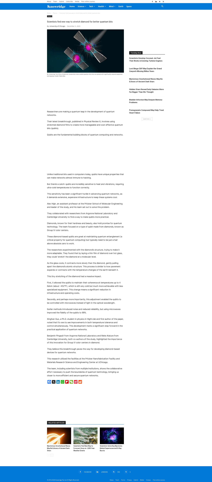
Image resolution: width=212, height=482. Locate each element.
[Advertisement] (85, 94)
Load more (146, 119)
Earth (120, 6)
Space (129, 6)
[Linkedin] (156, 1)
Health (101, 6)
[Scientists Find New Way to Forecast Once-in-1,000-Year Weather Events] (85, 435)
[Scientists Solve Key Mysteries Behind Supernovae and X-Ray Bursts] (112, 435)
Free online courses (88, 1)
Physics (55, 13)
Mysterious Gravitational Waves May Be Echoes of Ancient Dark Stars (58, 448)
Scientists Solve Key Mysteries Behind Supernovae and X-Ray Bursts (111, 448)
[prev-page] (48, 455)
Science (81, 6)
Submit (61, 1)
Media (77, 1)
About (49, 1)
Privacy (129, 480)
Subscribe (69, 1)
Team (55, 1)
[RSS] (159, 1)
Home (72, 6)
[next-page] (52, 455)
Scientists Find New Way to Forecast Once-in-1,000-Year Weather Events (84, 448)
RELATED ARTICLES (56, 423)
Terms (123, 480)
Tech (91, 6)
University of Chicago (57, 26)
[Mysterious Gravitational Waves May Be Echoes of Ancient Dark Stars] (59, 435)
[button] (162, 6)
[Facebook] (152, 1)
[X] (163, 1)
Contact (148, 480)
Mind (111, 6)
